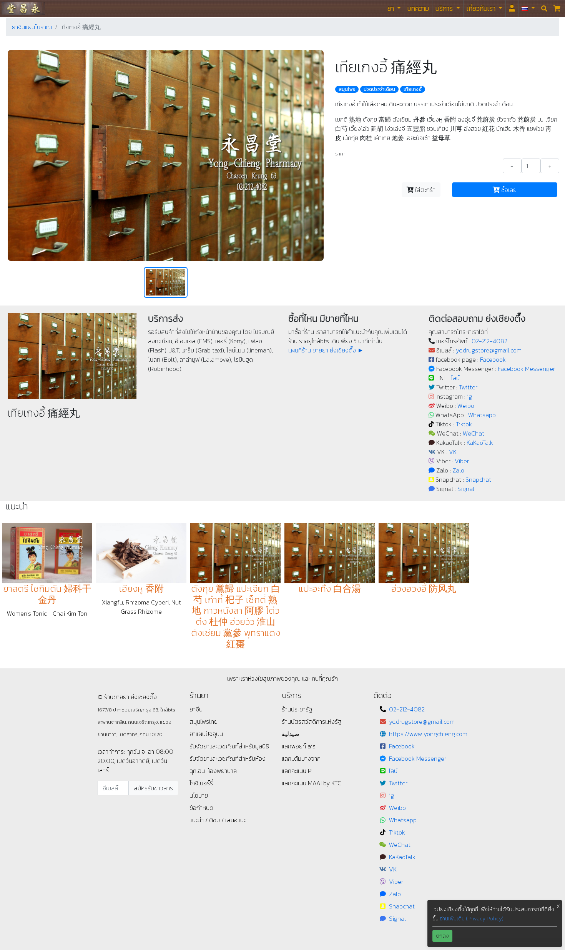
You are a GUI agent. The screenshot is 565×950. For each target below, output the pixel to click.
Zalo (458, 470)
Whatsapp (482, 414)
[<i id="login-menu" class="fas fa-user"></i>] (512, 8)
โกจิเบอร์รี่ (201, 783)
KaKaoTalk (480, 442)
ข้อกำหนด (201, 807)
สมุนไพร (347, 89)
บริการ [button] (444, 8)
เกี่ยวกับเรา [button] (482, 8)
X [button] (558, 906)
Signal (465, 488)
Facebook (493, 359)
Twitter (468, 387)
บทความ (418, 8)
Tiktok (464, 424)
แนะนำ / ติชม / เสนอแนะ (217, 820)
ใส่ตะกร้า (424, 189)
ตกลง (442, 936)
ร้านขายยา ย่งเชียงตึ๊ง (23, 8)
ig (469, 396)
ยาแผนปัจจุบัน (206, 733)
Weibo (465, 405)
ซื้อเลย (508, 189)
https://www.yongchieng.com (428, 733)
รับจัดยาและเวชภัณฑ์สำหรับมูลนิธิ (229, 746)
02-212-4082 (489, 341)
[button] (528, 8)
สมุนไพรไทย (203, 721)
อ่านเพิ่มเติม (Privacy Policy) (472, 919)
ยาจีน (196, 709)
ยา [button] (391, 8)
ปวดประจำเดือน (379, 89)
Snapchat (478, 479)
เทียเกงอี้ (413, 89)
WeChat (473, 433)
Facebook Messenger (526, 368)
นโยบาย (198, 795)
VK (453, 451)
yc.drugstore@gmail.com (489, 350)
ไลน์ (455, 377)
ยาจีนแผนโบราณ (32, 27)
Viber (462, 461)
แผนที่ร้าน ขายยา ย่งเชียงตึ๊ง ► (326, 350)
